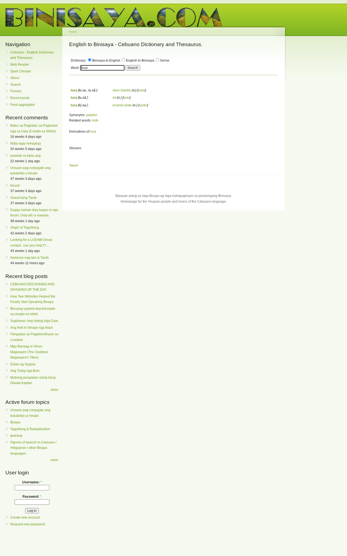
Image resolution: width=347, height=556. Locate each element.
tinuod (15, 185)
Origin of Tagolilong (24, 227)
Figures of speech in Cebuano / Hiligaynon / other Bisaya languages (33, 447)
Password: (32, 497)
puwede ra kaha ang (25, 156)
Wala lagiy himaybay (25, 143)
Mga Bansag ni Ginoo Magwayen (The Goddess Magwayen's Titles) (29, 351)
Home (73, 31)
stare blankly (122, 90)
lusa (93, 131)
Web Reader (19, 64)
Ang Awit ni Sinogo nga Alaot (31, 328)
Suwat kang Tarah (23, 198)
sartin (143, 105)
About (14, 78)
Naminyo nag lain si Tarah (29, 258)
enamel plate (122, 105)
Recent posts (20, 98)
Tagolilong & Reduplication (30, 429)
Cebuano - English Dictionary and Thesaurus (32, 55)
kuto (126, 98)
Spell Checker (20, 71)
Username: (32, 482)
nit (114, 98)
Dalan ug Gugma (23, 364)
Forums (15, 91)
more (54, 390)
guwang (16, 435)
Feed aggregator (22, 105)
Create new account (25, 517)
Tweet (73, 165)
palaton (91, 115)
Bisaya (15, 422)
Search (15, 85)
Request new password (27, 524)
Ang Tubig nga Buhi (25, 371)
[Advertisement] (310, 124)
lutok (141, 90)
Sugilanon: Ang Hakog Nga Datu (34, 321)
